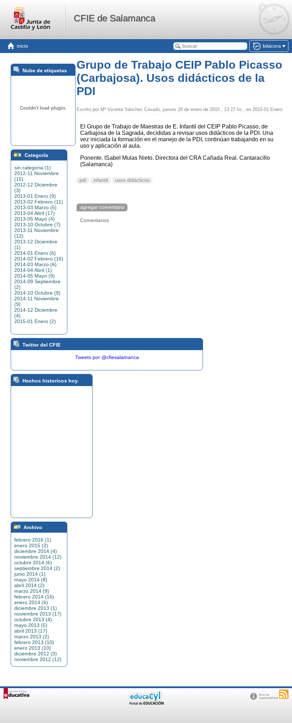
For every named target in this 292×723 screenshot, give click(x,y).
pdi (82, 180)
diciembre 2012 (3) (35, 653)
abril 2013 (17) (30, 631)
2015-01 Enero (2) (35, 321)
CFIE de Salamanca (114, 18)
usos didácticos (132, 180)
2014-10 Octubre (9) (37, 293)
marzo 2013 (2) (31, 636)
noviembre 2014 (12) (38, 557)
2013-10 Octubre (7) (37, 224)
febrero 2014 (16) (34, 597)
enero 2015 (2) (31, 545)
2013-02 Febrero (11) (38, 202)
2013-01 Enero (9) (35, 196)
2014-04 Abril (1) (33, 270)
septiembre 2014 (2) (37, 568)
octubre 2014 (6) (33, 562)
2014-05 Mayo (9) (34, 276)
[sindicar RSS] (283, 694)
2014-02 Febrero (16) (38, 259)
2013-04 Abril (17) (34, 213)
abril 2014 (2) (29, 585)
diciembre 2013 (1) (35, 608)
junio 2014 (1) (30, 574)
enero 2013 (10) (32, 648)
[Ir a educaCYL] (146, 703)
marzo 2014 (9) (31, 591)
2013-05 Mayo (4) (34, 219)
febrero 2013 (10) (34, 642)
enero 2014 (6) (31, 602)
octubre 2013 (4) (33, 619)
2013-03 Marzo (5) (35, 207)
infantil (100, 180)
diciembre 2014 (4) (35, 551)
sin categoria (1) (32, 167)
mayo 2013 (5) (30, 625)
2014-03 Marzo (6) (35, 264)
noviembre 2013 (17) (38, 614)
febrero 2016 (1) (32, 540)
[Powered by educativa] (17, 693)
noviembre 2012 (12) (38, 659)
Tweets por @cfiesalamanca (107, 357)
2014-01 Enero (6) (35, 253)
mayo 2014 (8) (30, 579)
